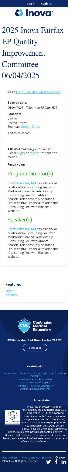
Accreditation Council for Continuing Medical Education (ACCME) (35, 374)
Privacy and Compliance (36, 457)
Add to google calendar (11, 140)
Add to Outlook (37, 140)
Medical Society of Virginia (35, 382)
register (35, 153)
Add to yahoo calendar (20, 140)
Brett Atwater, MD (22, 183)
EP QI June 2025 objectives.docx (38, 92)
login (21, 153)
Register (47, 3)
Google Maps (30, 127)
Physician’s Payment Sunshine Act (35, 385)
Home (10, 291)
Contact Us (35, 348)
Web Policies (10, 457)
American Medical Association (35, 379)
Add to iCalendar (28, 139)
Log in (31, 3)
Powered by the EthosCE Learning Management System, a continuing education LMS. (52, 469)
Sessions (12, 295)
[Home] (34, 11)
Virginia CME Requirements (35, 388)
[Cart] (57, 5)
